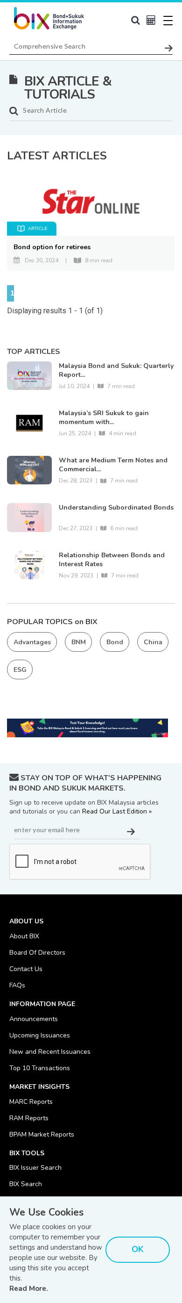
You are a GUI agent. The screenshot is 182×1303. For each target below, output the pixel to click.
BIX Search (25, 1184)
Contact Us (25, 969)
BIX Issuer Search (35, 1167)
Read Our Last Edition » (117, 811)
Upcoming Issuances (39, 1035)
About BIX (24, 936)
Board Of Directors (37, 952)
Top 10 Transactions (39, 1068)
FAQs (17, 985)
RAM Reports (29, 1118)
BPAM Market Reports (41, 1134)
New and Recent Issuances (50, 1051)
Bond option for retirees (52, 247)
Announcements (33, 1019)
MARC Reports (31, 1101)
